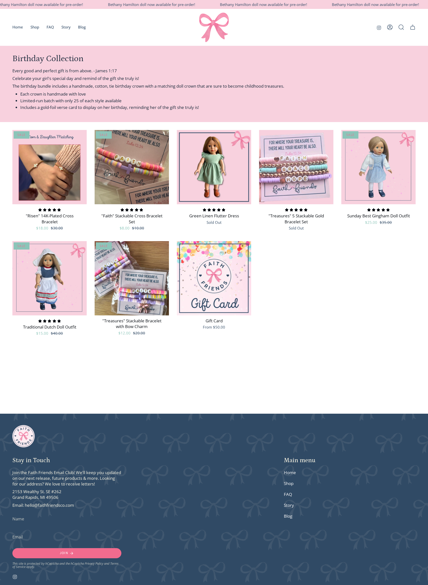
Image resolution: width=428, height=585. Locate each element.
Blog (288, 516)
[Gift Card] (214, 278)
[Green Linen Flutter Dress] (214, 167)
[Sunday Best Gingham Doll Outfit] (378, 167)
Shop (289, 483)
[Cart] (412, 27)
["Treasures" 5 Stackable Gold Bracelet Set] (296, 167)
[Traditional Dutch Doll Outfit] (49, 278)
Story (289, 505)
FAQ (288, 494)
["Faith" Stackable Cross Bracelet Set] (132, 167)
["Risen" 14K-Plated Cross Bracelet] (49, 167)
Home (290, 472)
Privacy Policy (94, 563)
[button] (401, 27)
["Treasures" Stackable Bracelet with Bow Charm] (132, 278)
